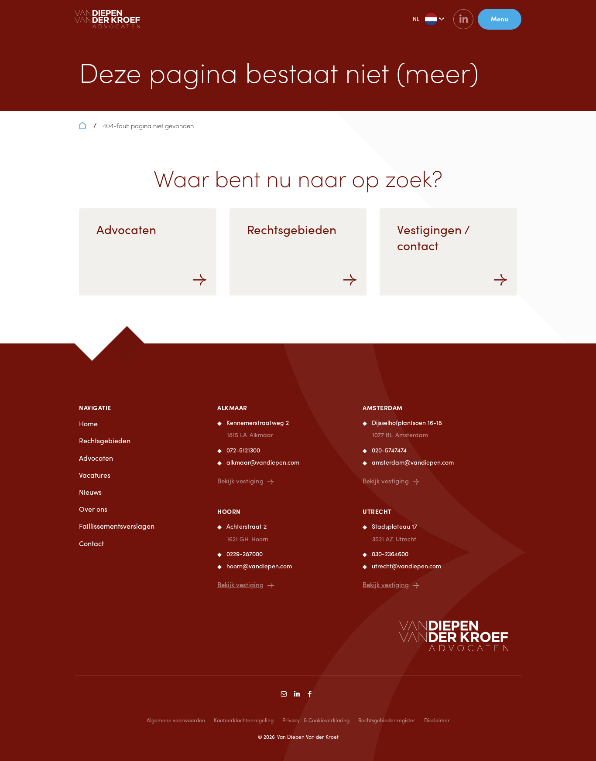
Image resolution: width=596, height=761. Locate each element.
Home (88, 423)
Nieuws (90, 491)
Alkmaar (232, 407)
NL (416, 19)
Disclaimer (437, 720)
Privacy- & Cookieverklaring (315, 720)
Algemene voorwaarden (176, 720)
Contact (91, 543)
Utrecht (377, 511)
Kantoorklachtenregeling (244, 720)
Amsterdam (383, 407)
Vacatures (94, 474)
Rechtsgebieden (104, 440)
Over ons (93, 508)
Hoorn (229, 511)
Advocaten (96, 457)
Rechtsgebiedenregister (386, 720)
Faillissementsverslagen (116, 525)
